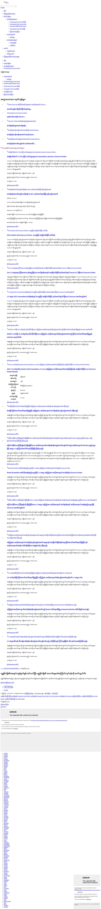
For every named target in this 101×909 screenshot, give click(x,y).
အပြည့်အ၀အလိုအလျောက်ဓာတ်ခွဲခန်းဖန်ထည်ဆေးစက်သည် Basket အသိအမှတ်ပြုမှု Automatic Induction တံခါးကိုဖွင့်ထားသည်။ (48, 609)
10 (11, 668)
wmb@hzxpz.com (8, 686)
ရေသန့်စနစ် (13, 42)
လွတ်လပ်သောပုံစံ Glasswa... (16, 116)
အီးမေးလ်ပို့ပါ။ (5, 704)
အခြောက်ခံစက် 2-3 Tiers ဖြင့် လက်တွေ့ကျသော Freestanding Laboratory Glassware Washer (36, 156)
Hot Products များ (39, 693)
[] (16, 6)
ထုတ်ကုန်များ (7, 16)
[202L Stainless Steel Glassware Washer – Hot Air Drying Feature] (27, 230)
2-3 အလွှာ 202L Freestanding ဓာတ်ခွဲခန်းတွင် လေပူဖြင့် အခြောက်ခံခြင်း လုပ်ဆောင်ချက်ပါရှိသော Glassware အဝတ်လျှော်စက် (47, 296)
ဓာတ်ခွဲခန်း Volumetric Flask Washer (40, 696)
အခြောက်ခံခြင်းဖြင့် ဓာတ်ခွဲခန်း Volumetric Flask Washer (15, 696)
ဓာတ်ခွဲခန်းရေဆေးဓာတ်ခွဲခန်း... (17, 125)
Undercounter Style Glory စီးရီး (18, 22)
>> (20, 668)
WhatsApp (3, 706)
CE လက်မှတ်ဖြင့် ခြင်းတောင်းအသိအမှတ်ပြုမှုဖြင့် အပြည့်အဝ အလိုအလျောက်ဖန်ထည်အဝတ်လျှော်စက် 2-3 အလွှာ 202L (45, 577)
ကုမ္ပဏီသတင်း (11, 51)
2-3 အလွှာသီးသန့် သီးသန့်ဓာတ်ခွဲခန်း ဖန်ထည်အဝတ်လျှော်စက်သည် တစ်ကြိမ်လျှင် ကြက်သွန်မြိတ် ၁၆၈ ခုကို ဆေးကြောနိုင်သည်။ (47, 641)
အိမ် (5, 11)
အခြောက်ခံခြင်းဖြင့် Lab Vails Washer (14, 699)
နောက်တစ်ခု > (15, 668)
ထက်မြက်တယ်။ (8, 91)
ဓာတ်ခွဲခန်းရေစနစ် (12, 40)
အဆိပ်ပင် (12, 45)
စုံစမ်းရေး (9, 185)
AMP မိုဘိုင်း (54, 693)
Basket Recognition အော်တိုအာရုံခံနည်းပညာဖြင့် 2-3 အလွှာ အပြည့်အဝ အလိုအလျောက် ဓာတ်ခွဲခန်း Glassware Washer (44, 472)
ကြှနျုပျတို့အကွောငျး (9, 13)
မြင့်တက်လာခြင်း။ (15, 31)
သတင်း (6, 48)
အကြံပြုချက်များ (29, 693)
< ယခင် (4, 668)
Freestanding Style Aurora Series (18, 24)
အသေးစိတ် (15, 185)
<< (1, 668)
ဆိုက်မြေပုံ (47, 693)
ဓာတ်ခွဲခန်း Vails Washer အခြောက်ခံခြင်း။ (70, 696)
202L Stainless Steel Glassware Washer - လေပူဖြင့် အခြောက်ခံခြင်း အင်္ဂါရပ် (31, 235)
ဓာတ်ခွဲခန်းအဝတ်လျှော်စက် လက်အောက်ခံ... (21, 143)
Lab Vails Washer (54, 696)
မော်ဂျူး (12, 37)
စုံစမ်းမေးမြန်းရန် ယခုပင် (7, 682)
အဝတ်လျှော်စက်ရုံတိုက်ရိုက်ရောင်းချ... (19, 109)
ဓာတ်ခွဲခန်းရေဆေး (12, 19)
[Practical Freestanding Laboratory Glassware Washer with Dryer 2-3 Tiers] (31, 152)
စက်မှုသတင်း (10, 53)
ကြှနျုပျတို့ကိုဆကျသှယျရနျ (11, 56)
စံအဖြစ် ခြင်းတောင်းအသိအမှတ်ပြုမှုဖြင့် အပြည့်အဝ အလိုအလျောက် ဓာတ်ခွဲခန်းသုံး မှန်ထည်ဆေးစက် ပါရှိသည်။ (42, 410)
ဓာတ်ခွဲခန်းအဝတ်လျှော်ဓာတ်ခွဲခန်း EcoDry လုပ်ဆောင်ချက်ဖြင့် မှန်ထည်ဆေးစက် (32, 194)
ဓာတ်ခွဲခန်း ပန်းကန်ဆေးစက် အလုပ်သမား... (20, 134)
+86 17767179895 (8, 687)
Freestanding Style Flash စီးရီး (17, 29)
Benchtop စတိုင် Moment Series (18, 26)
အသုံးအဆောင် (11, 34)
